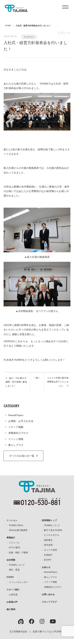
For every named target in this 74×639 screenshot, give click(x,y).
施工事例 (11, 609)
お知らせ (46, 567)
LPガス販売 (14, 547)
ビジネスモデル (51, 535)
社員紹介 (48, 555)
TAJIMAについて (17, 565)
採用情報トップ (49, 520)
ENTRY (47, 560)
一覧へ (37, 378)
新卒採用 (48, 545)
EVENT (10, 577)
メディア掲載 (15, 427)
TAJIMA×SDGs (16, 525)
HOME (8, 25)
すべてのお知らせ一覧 (21, 455)
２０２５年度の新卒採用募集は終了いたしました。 (58, 382)
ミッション (12, 520)
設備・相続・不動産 (18, 552)
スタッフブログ (49, 602)
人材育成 (13, 594)
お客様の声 (12, 602)
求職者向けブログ (18, 433)
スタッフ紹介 (13, 589)
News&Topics (29, 37)
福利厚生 (48, 540)
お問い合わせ (48, 594)
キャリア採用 (50, 550)
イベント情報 (15, 439)
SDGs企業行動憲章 (18, 530)
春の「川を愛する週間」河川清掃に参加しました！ (16, 382)
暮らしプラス (15, 445)
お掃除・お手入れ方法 (20, 421)
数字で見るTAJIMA (53, 530)
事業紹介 (11, 537)
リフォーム (14, 542)
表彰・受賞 (14, 570)
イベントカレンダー (18, 582)
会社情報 (11, 560)
